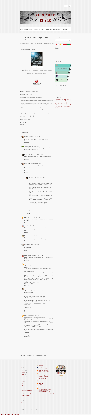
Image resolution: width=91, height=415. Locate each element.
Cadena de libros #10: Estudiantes (27, 392)
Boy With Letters (41, 367)
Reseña (64, 106)
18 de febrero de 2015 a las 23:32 (35, 264)
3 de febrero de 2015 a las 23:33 (34, 136)
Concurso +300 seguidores (36, 37)
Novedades (69, 104)
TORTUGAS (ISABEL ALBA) (42, 381)
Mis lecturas (41, 365)
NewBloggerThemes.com (38, 410)
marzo (23, 387)
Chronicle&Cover (28, 409)
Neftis (25, 244)
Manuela (26, 225)
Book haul (69, 99)
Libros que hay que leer (43, 373)
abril (22, 385)
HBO (68, 103)
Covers (47, 29)
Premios (56, 106)
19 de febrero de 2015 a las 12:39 (34, 289)
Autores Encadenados (62, 99)
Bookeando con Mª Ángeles (43, 375)
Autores (56, 99)
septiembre (24, 376)
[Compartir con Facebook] (23, 124)
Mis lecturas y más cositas (43, 370)
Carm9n (26, 146)
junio (23, 381)
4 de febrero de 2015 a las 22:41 (33, 244)
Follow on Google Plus (62, 3)
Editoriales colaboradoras (56, 29)
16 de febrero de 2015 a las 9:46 (40, 177)
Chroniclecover (25, 39)
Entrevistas (65, 103)
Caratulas (69, 100)
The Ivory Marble (42, 388)
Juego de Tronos (61, 104)
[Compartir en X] (22, 124)
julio (22, 379)
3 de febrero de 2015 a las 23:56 (37, 154)
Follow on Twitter (60, 3)
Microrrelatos (37, 29)
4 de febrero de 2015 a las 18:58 (34, 225)
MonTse (26, 289)
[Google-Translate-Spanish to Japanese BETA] (62, 43)
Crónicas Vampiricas (65, 102)
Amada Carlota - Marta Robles (43, 376)
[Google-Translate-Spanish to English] (64, 43)
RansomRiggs (60, 106)
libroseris (26, 264)
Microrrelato (65, 104)
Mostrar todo (52, 393)
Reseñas (31, 29)
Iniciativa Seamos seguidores (62, 64)
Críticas (42, 29)
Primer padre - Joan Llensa (43, 379)
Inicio (37, 129)
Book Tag (57, 100)
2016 (21, 367)
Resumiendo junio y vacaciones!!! (44, 371)
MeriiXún (26, 136)
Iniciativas (57, 104)
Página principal (24, 29)
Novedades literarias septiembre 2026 (44, 366)
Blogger (37, 409)
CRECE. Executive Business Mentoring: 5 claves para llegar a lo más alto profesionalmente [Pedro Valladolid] (45, 390)
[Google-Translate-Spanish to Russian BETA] (66, 43)
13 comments (46, 39)
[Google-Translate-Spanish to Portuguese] (68, 43)
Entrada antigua (50, 129)
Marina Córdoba (27, 255)
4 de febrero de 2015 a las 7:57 (35, 163)
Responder (26, 142)
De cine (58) (40, 384)
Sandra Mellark (27, 154)
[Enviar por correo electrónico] (20, 124)
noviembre (23, 372)
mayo (23, 383)
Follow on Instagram (64, 3)
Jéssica (25, 315)
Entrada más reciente (24, 129)
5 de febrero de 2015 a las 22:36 (37, 255)
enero (23, 398)
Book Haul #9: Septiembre (61, 79)
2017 (21, 365)
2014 (21, 400)
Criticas (60, 102)
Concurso (39, 39)
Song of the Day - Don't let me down (62, 68)
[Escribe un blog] (21, 124)
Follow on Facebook (58, 3)
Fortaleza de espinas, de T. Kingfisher (44, 368)
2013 (21, 402)
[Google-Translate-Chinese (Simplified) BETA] (56, 43)
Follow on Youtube (66, 3)
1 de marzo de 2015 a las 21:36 (33, 315)
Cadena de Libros (63, 100)
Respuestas (28, 175)
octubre (23, 374)
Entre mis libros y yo (42, 378)
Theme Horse (25, 410)
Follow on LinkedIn (68, 3)
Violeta (25, 235)
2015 (21, 369)
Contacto (65, 29)
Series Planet (41, 383)
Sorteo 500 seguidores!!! (61, 75)
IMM (70, 103)
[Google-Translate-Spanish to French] (58, 43)
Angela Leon (27, 163)
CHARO (25, 217)
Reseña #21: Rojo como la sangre (27, 390)
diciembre (23, 370)
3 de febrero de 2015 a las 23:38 (34, 146)
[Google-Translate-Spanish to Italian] (70, 43)
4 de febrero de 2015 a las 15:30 (34, 217)
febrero (23, 388)
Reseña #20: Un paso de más (26, 393)
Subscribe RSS (70, 3)
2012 (21, 404)
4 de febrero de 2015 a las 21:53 (33, 235)
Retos (67, 106)
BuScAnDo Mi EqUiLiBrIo (43, 380)
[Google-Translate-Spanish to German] (60, 43)
